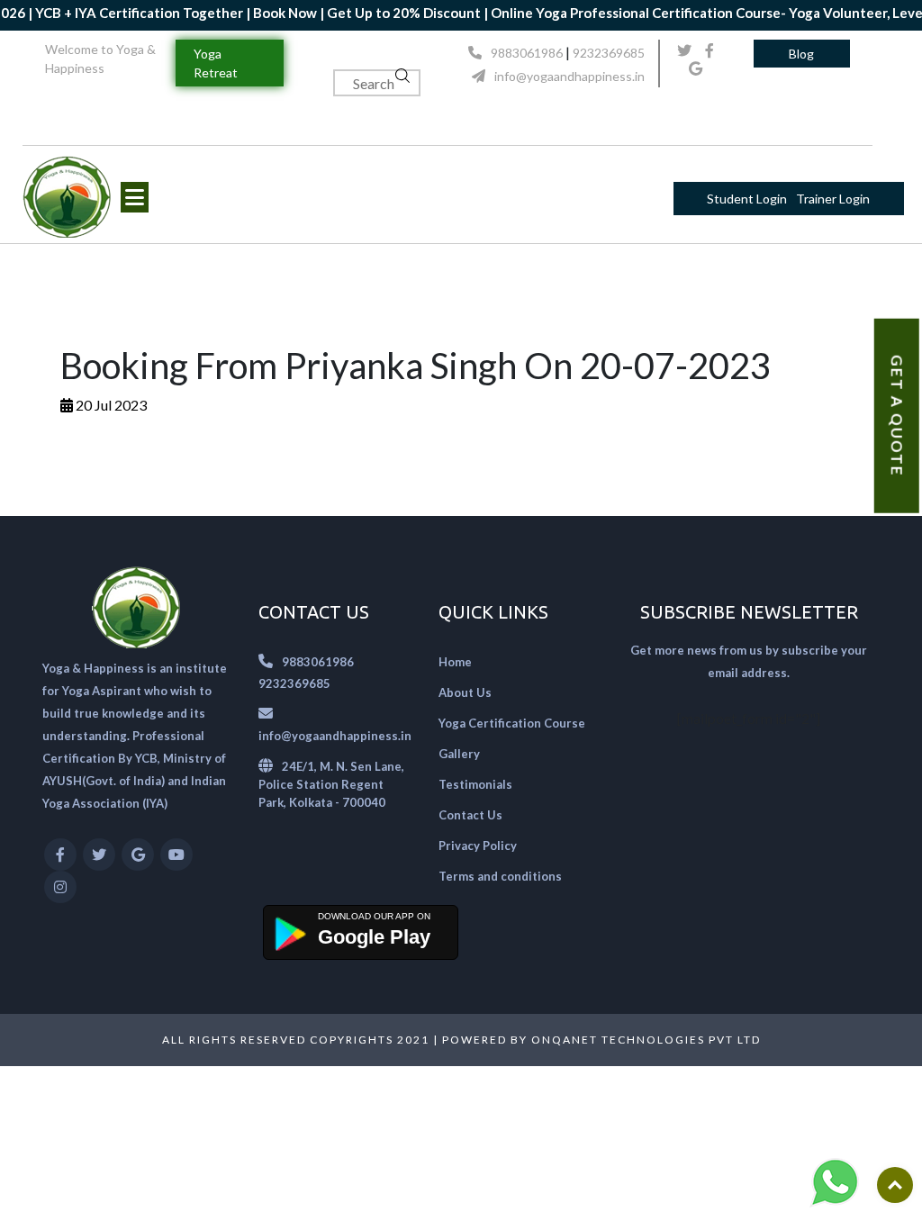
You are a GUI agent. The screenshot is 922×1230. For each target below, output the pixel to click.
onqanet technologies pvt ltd (646, 1039)
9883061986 (527, 52)
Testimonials (475, 784)
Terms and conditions (500, 876)
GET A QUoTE (897, 416)
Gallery (459, 753)
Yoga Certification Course (511, 723)
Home (455, 662)
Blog (801, 53)
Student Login (747, 198)
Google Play (374, 937)
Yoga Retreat (216, 63)
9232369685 (609, 52)
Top (895, 1185)
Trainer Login (833, 198)
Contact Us (470, 815)
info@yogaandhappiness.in (569, 76)
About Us (465, 692)
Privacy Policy (477, 845)
